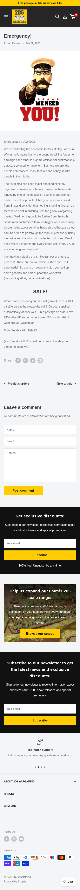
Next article (64, 383)
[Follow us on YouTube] (21, 839)
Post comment (23, 490)
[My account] (65, 17)
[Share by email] (40, 360)
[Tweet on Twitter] (33, 360)
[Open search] (57, 17)
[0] (72, 16)
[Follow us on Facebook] (6, 839)
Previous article (18, 383)
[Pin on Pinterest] (25, 360)
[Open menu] (6, 16)
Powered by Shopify (15, 881)
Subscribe (40, 555)
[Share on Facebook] (18, 360)
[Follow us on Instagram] (14, 839)
